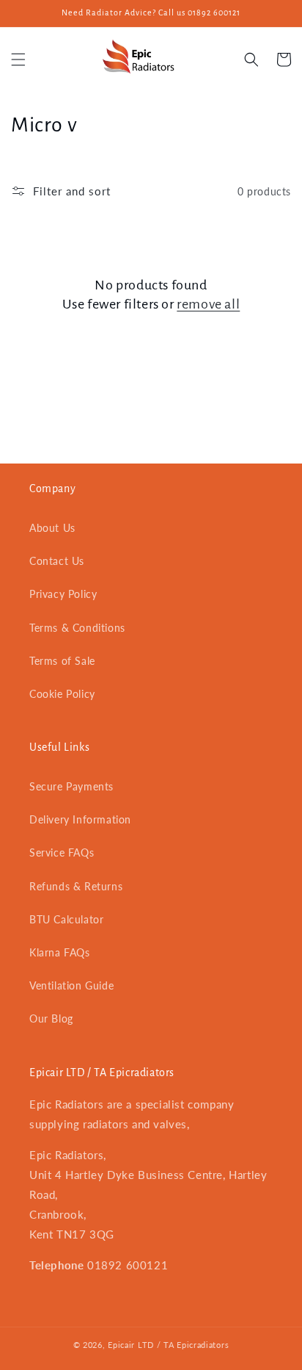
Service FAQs (61, 852)
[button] (18, 59)
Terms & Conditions (77, 627)
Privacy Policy (63, 594)
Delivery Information (80, 819)
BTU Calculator (66, 919)
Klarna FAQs (59, 952)
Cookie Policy (62, 694)
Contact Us (56, 561)
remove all (208, 304)
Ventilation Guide (71, 985)
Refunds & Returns (75, 886)
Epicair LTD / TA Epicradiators (168, 1344)
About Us (52, 528)
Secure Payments (71, 786)
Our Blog (51, 1018)
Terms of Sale (62, 661)
